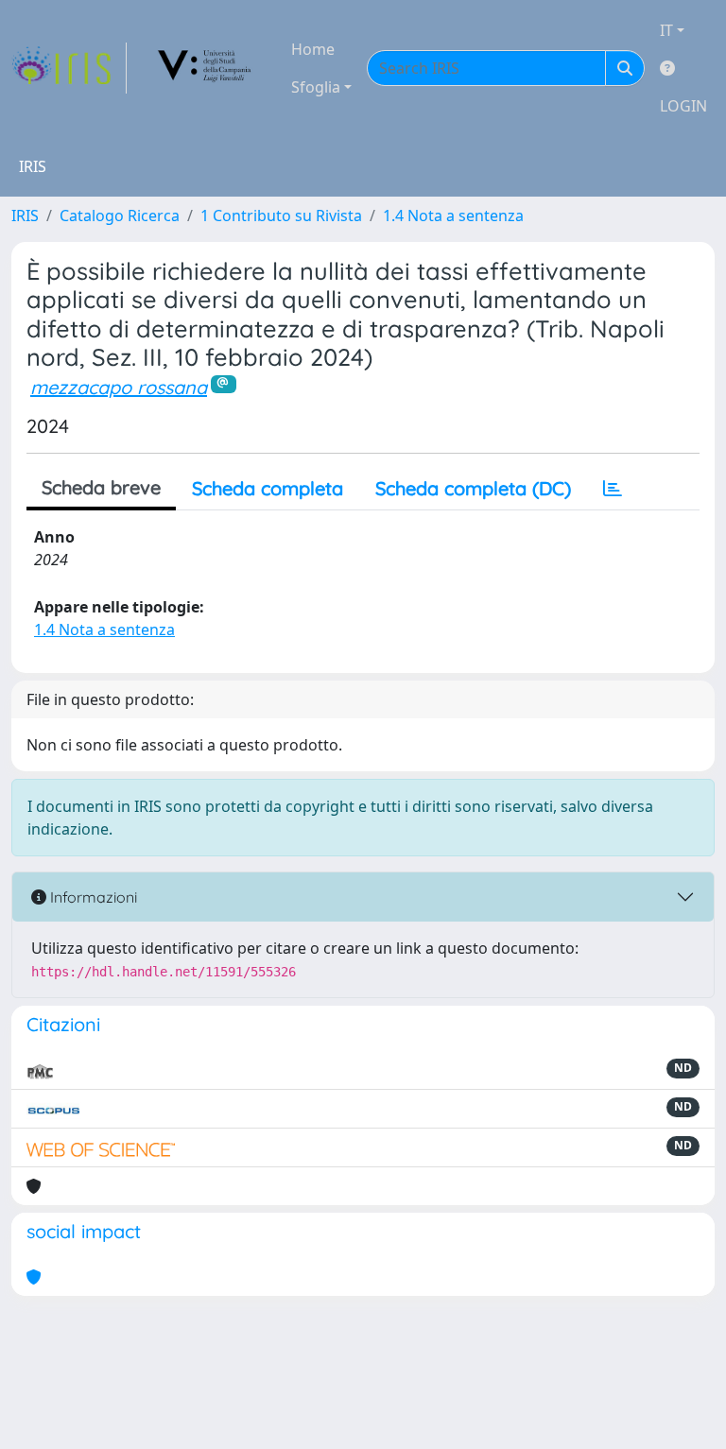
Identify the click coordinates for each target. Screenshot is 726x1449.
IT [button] (666, 30)
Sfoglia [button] (315, 87)
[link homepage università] (205, 68)
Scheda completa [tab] (267, 488)
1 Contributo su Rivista (281, 215)
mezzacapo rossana (118, 387)
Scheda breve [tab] (101, 487)
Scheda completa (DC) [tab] (473, 488)
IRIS (25, 215)
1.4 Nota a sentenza (453, 215)
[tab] (612, 489)
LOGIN (683, 105)
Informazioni (91, 897)
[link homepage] (69, 68)
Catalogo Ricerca (120, 215)
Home (313, 49)
